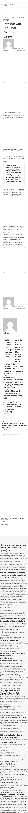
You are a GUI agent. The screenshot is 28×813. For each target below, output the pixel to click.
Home (4, 17)
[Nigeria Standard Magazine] (10, 5)
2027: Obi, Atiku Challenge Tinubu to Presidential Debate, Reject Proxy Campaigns (12, 407)
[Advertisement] (14, 66)
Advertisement (4, 524)
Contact (3, 523)
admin (15, 48)
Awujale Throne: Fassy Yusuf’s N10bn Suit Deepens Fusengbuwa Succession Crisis (13, 370)
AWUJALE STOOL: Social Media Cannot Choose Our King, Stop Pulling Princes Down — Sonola (13, 169)
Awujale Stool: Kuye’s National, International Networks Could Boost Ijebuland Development (13, 178)
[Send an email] (17, 48)
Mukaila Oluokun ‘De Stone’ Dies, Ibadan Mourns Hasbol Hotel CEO (12, 394)
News (12, 20)
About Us (3, 526)
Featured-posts (10, 17)
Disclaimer (3, 521)
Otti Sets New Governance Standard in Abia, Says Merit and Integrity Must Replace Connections (13, 382)
